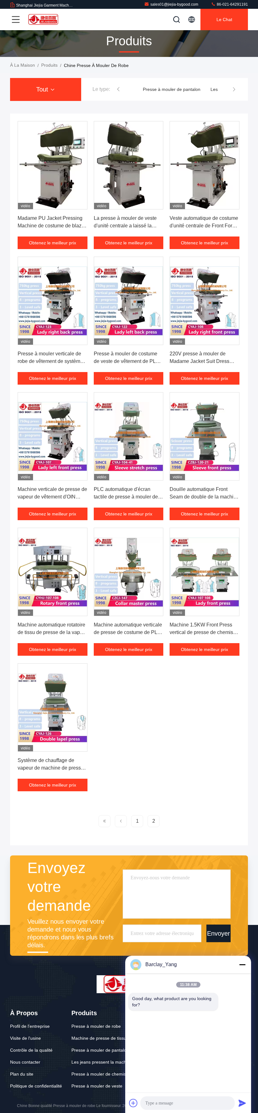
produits (49, 65)
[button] (118, 89)
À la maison (22, 65)
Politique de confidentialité (36, 1085)
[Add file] (133, 1103)
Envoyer (218, 933)
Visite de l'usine (25, 1038)
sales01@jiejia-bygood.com (174, 4)
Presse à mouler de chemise (99, 1074)
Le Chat (224, 19)
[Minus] (242, 964)
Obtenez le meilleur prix (52, 242)
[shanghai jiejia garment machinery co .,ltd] (44, 19)
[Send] (242, 1103)
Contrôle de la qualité (31, 1050)
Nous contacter (25, 1062)
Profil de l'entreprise (30, 1026)
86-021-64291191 (232, 4)
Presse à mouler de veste (96, 1085)
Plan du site (21, 1074)
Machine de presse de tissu (98, 1038)
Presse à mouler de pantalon (171, 89)
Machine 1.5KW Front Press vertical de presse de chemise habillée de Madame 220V (203, 632)
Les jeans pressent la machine (101, 1062)
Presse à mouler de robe (96, 1026)
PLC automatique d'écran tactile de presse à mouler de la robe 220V (128, 497)
